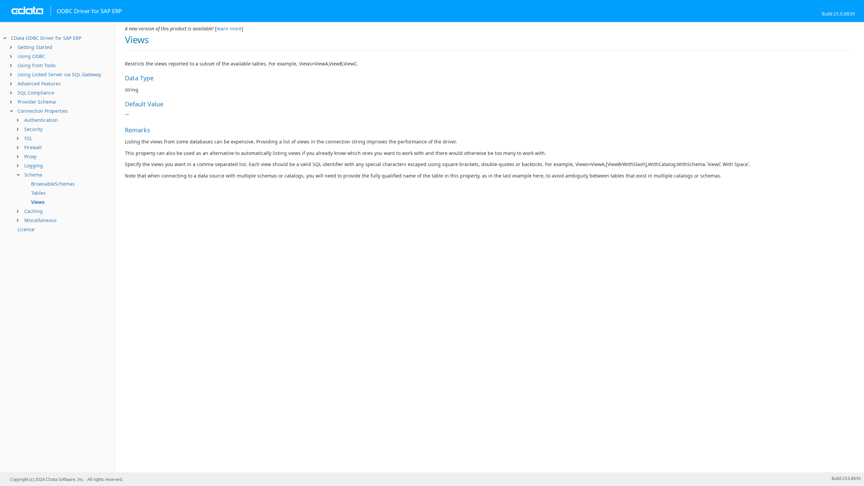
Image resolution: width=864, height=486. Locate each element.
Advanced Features (39, 83)
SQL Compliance (36, 92)
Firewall (33, 147)
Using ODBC (31, 56)
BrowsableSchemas (53, 184)
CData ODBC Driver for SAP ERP (46, 38)
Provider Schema (37, 102)
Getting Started (35, 47)
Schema (33, 174)
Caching (33, 211)
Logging (33, 165)
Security (33, 129)
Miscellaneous (40, 220)
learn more (229, 28)
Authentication (41, 120)
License (26, 229)
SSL (28, 138)
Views (38, 202)
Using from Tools (37, 65)
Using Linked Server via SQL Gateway (59, 74)
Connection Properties (43, 111)
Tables (38, 193)
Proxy (30, 156)
